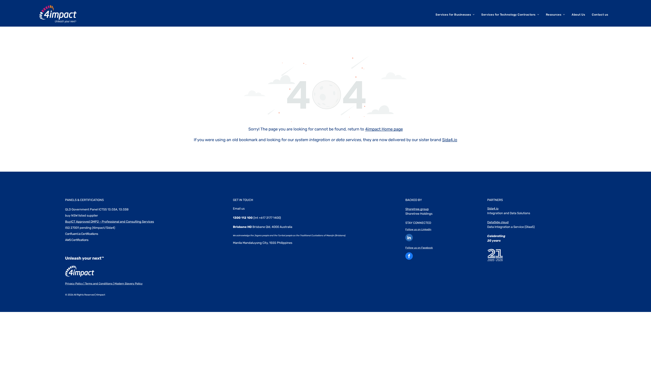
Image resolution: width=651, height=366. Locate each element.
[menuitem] (455, 14)
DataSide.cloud (498, 222)
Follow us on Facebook (419, 247)
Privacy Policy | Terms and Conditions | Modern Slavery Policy (104, 283)
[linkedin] (409, 238)
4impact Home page (384, 129)
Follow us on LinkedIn (418, 229)
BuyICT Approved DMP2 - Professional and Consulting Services (109, 221)
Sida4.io (449, 139)
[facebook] (409, 256)
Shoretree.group (417, 209)
